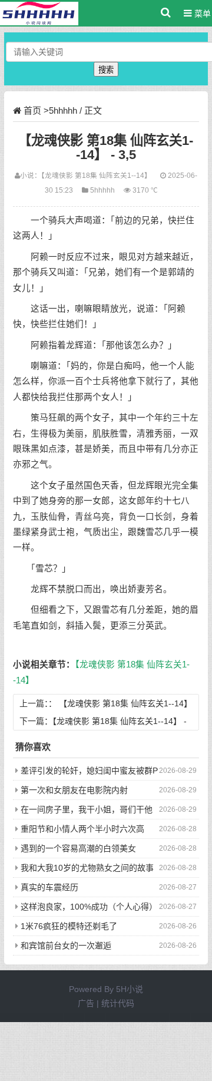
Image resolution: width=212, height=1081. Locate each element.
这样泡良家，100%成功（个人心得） (89, 906)
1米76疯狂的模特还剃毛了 (69, 926)
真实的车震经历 (49, 887)
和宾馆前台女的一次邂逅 (66, 945)
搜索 (106, 69)
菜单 (201, 13)
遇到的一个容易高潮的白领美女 (78, 848)
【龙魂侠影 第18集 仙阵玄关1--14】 (96, 175)
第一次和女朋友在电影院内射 (74, 790)
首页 (32, 110)
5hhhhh (63, 110)
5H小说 (129, 989)
